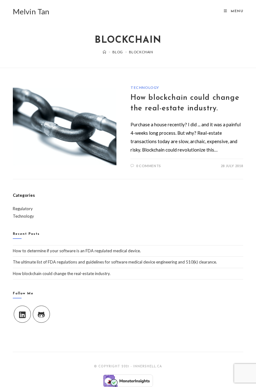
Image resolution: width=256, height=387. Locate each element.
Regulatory (23, 208)
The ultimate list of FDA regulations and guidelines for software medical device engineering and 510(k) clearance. (115, 261)
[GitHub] (41, 314)
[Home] (104, 52)
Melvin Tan (31, 11)
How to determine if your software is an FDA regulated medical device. (77, 250)
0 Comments (148, 166)
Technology (144, 87)
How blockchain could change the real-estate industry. (62, 273)
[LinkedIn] (22, 314)
